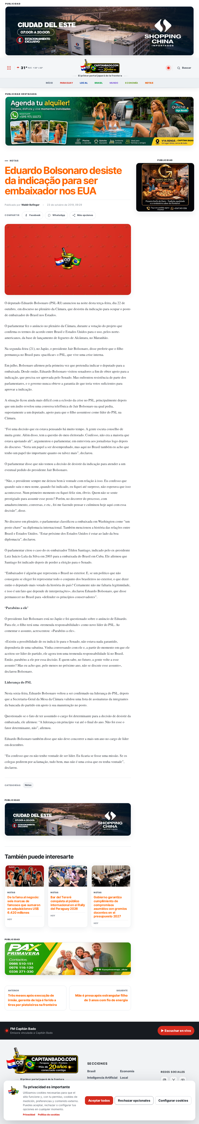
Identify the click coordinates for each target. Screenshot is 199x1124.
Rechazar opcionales (134, 1100)
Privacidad (29, 1114)
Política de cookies (49, 1114)
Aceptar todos (99, 1100)
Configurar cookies (173, 1100)
